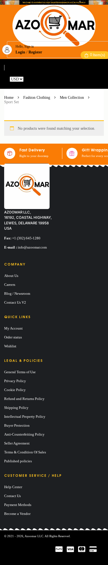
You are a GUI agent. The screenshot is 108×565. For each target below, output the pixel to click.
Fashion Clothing (36, 97)
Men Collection (72, 97)
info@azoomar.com (32, 247)
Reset (29, 79)
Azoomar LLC (34, 536)
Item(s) (97, 55)
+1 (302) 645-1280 (26, 238)
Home (9, 97)
